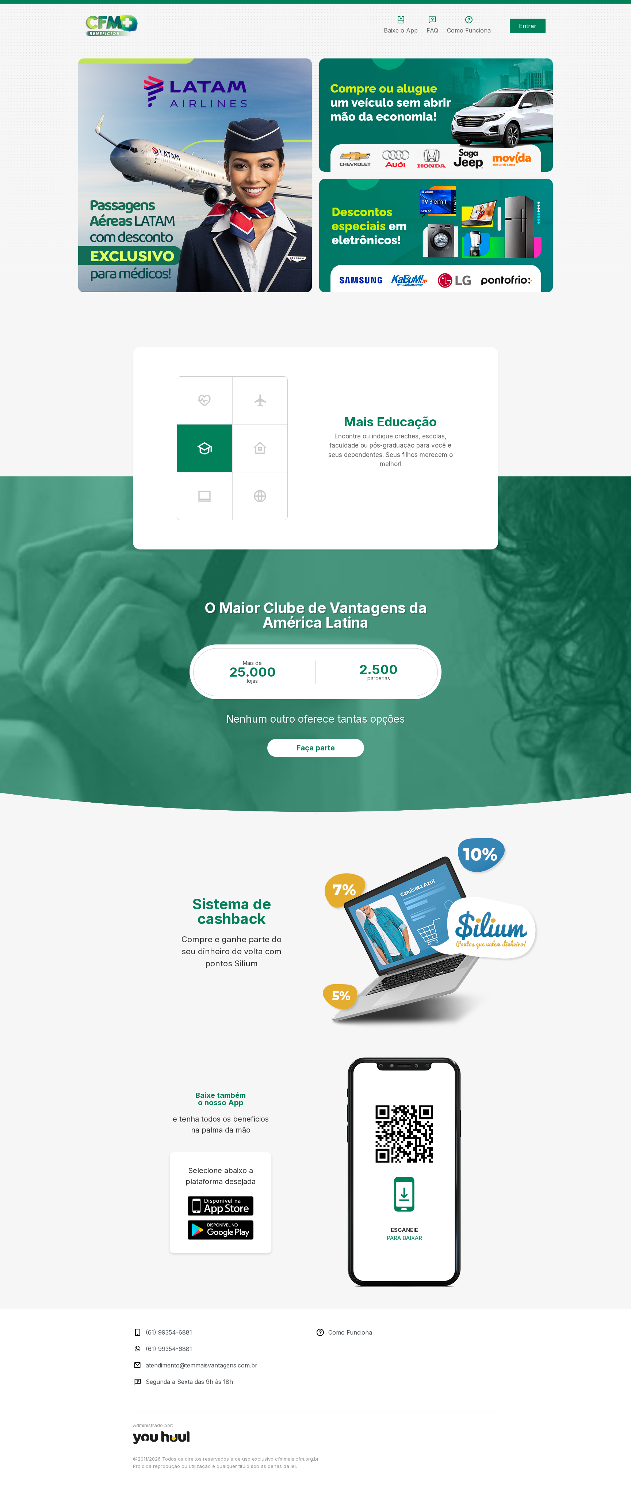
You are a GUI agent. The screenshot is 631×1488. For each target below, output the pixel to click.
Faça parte (316, 747)
